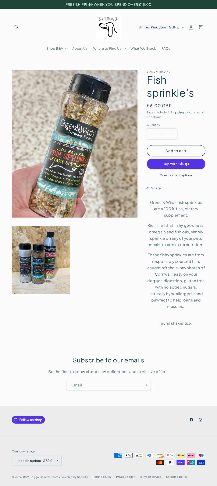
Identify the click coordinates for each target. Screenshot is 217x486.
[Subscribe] (145, 385)
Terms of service (150, 476)
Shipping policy (177, 476)
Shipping (177, 112)
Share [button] (156, 188)
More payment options (176, 175)
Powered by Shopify (74, 477)
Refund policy (102, 476)
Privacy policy (125, 476)
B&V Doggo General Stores (41, 477)
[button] (17, 27)
